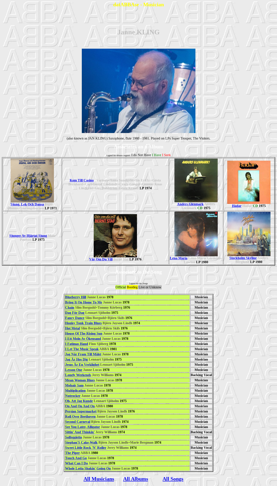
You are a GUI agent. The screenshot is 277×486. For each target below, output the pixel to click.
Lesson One (73, 370)
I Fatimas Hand (76, 344)
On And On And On (80, 406)
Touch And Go (76, 458)
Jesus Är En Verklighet (82, 364)
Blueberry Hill (75, 297)
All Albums (135, 479)
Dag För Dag (74, 312)
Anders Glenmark (190, 204)
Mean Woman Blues (80, 380)
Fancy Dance (74, 318)
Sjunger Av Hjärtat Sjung (28, 235)
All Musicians (99, 479)
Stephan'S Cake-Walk (81, 442)
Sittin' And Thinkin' (80, 432)
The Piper (72, 453)
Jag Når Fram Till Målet (83, 354)
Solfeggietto (73, 437)
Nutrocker (73, 396)
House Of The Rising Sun (83, 333)
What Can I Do (76, 463)
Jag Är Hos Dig (76, 359)
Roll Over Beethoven (80, 416)
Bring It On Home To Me (83, 302)
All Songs (173, 479)
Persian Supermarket (81, 411)
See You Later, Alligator (82, 427)
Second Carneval (77, 421)
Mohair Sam (74, 385)
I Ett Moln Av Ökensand (83, 338)
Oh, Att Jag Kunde (79, 401)
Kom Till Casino (82, 180)
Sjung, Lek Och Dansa (27, 204)
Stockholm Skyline (243, 258)
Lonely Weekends (78, 375)
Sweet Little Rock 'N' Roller (85, 447)
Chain (69, 307)
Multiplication (75, 390)
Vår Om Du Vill (101, 259)
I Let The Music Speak (82, 349)
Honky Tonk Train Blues (83, 323)
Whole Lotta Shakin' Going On (88, 468)
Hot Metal (72, 328)
